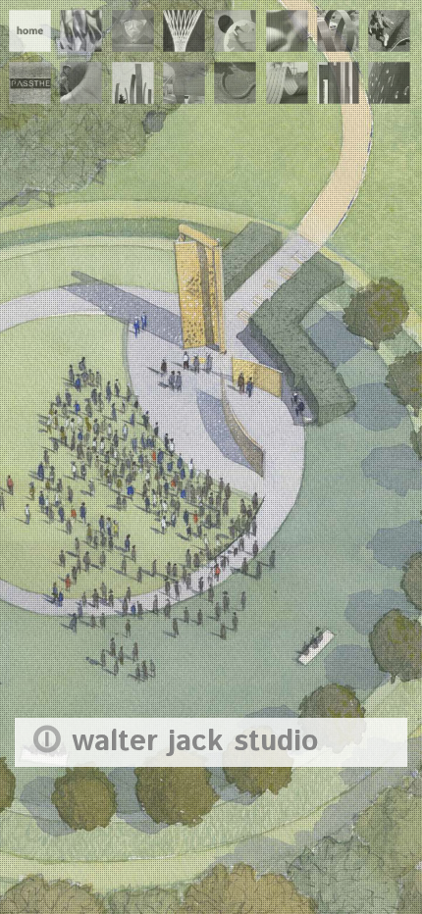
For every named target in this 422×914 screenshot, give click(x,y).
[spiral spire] (184, 29)
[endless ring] (133, 29)
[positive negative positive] (235, 29)
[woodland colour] (133, 81)
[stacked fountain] (287, 29)
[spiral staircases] (184, 81)
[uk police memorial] (389, 81)
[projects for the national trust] (235, 81)
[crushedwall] (81, 29)
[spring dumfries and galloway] (338, 29)
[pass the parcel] (30, 81)
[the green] (389, 29)
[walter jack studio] (30, 29)
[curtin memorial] (338, 81)
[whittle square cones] (81, 81)
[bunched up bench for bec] (287, 81)
